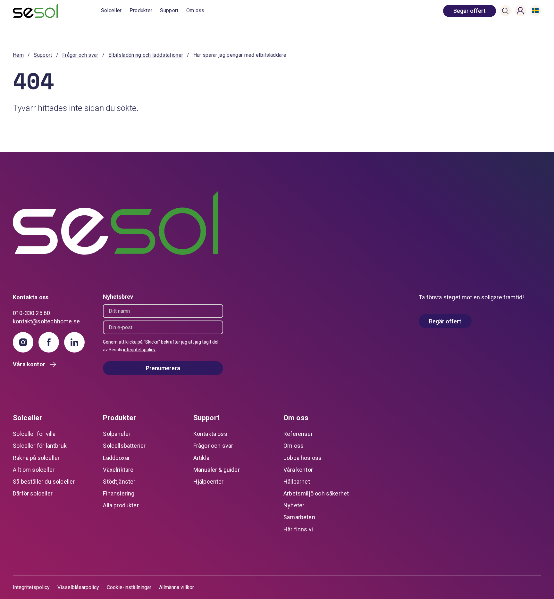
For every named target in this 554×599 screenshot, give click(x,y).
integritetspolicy (139, 349)
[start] (57, 11)
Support (169, 10)
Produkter (141, 10)
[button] (505, 11)
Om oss (195, 10)
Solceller (111, 10)
